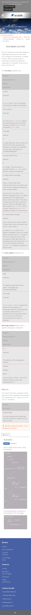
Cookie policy (8, 9)
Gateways (5, 577)
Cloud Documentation (6, 35)
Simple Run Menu (17, 426)
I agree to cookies (9, 6)
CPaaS (4, 569)
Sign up (15, 31)
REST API (26, 37)
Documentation (7, 550)
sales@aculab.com (7, 602)
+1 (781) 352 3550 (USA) (8, 595)
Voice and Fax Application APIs (12, 37)
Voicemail (13, 428)
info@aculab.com (7, 599)
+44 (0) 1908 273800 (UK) (9, 592)
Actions (28, 39)
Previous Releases (8, 39)
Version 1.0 (20, 39)
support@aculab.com (8, 606)
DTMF (13, 125)
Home (4, 547)
